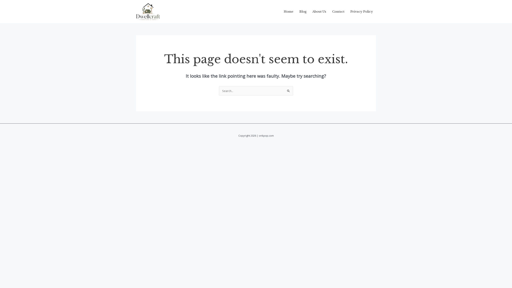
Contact (338, 11)
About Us (319, 11)
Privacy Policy (361, 11)
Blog (302, 11)
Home (288, 11)
